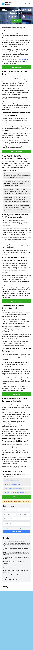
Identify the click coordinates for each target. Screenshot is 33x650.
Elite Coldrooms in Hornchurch (16, 59)
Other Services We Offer (10, 579)
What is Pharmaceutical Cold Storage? (14, 541)
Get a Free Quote (16, 151)
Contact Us (16, 394)
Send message (16, 531)
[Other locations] (25, 3)
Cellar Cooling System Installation (14, 488)
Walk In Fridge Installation (11, 480)
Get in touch (16, 21)
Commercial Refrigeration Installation (15, 492)
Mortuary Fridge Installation (12, 484)
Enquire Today (16, 67)
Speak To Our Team (16, 301)
